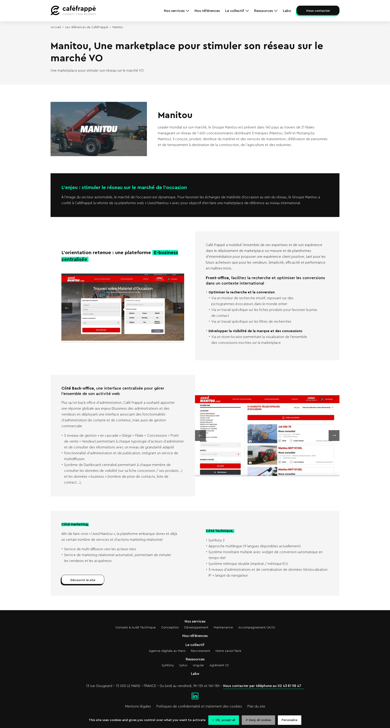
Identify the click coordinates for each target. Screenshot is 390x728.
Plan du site (256, 706)
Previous (92, 308)
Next (153, 308)
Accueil (56, 27)
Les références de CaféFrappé (86, 27)
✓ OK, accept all (223, 720)
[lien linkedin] (195, 696)
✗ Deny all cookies (258, 720)
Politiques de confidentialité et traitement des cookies (199, 706)
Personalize (289, 720)
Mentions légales (138, 706)
